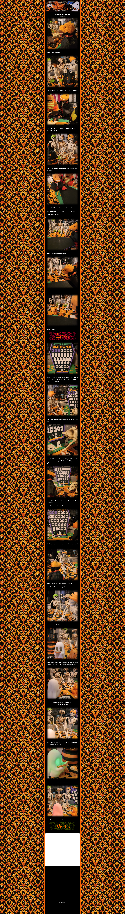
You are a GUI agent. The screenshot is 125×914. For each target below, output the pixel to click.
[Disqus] (62, 849)
